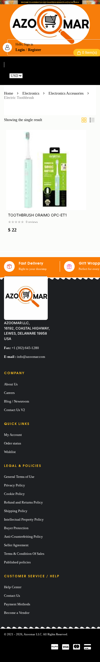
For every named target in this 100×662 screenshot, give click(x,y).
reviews (32, 221)
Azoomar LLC (33, 634)
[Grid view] (84, 120)
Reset (28, 76)
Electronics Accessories (66, 93)
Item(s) (89, 52)
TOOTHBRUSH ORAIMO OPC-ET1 (37, 215)
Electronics (30, 93)
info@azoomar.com (31, 357)
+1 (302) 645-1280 (25, 348)
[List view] (92, 120)
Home (8, 93)
